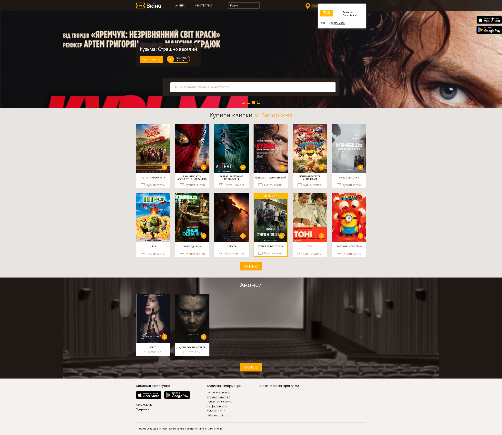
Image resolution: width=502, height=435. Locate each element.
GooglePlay (489, 30)
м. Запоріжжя (273, 115)
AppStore (489, 20)
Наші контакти (216, 410)
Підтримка (142, 409)
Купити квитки (151, 59)
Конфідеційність (217, 406)
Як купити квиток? (218, 397)
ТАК (326, 13)
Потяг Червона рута (162, 49)
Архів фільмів (144, 404)
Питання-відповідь (219, 392)
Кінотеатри (203, 5)
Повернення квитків (220, 401)
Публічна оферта (217, 415)
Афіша (180, 5)
